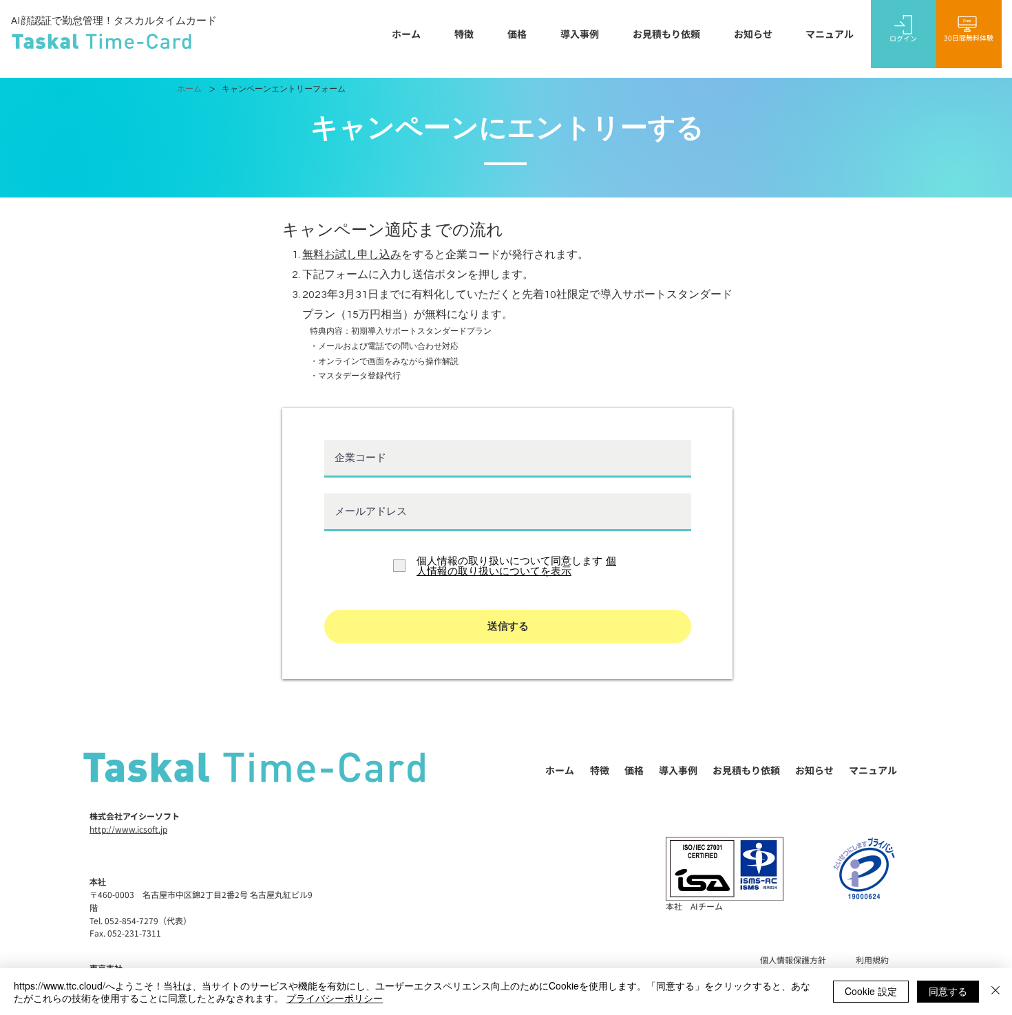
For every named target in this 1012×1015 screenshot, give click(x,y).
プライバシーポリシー (334, 998)
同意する (948, 991)
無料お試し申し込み (351, 254)
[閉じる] (995, 991)
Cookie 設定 (871, 991)
